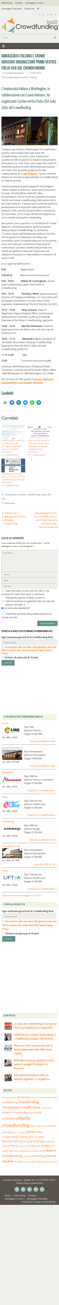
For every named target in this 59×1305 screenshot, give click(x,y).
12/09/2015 (36, 72)
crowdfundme (30, 1107)
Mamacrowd (10, 1141)
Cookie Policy (36, 1183)
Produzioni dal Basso (39, 1145)
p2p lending (35, 1141)
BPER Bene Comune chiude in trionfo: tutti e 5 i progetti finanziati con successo (34, 1064)
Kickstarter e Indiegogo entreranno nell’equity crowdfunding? (14, 518)
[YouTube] (44, 14)
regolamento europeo (28, 1151)
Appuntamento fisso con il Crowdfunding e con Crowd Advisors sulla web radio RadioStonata (45, 520)
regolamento (14, 1151)
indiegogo (21, 1132)
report (42, 1150)
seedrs (24, 1156)
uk (18, 1161)
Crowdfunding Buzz (14, 72)
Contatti (18, 2)
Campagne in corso (34, 2)
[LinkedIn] (52, 14)
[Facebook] (40, 14)
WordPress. (50, 1201)
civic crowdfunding (42, 1097)
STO (15, 1162)
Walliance (40, 1162)
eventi (33, 1126)
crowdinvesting (46, 1108)
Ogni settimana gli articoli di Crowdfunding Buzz (27, 637)
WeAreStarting (51, 1162)
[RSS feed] (56, 14)
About (8, 1195)
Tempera (37, 1201)
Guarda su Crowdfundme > (42, 790)
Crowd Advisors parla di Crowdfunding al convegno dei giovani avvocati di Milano (12, 444)
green (11, 1132)
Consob (21, 494)
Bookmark (10, 503)
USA (3, 498)
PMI (12, 1145)
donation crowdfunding (15, 1112)
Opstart (23, 1141)
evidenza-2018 (41, 1126)
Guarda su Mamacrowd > (43, 741)
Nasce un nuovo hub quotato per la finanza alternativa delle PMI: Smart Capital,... (33, 1049)
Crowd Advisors (28, 173)
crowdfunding (33, 494)
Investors (23, 77)
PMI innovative (20, 1146)
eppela (31, 1113)
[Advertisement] (29, 978)
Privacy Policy (22, 1183)
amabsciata (11, 494)
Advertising (6, 2)
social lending (36, 1156)
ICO (15, 1132)
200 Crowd (6, 1098)
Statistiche (29, 8)
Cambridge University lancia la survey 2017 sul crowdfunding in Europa (13, 476)
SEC (49, 494)
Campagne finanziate (11, 8)
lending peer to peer (31, 1137)
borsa (33, 1097)
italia (43, 494)
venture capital (30, 1162)
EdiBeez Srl (29, 1179)
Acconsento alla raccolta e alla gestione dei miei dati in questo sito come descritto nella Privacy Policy (28, 650)
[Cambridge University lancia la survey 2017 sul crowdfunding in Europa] (13, 465)
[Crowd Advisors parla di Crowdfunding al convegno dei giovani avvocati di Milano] (13, 432)
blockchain (23, 1097)
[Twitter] (48, 14)
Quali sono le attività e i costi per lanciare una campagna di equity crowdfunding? (39, 444)
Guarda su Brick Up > (45, 864)
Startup (33, 77)
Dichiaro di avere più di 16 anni (21, 657)
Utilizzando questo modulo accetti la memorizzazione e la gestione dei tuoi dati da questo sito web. (29, 601)
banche (13, 1097)
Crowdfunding (11, 77)
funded (5, 1132)
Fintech (52, 1125)
